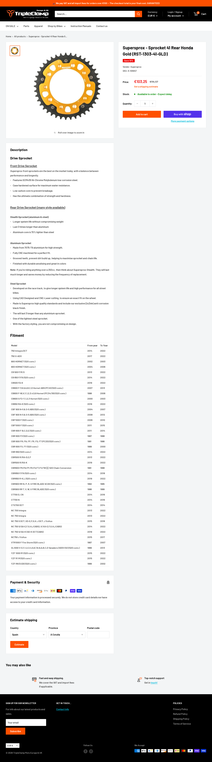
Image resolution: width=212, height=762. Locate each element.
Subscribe (15, 731)
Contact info (62, 709)
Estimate (19, 644)
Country (14, 627)
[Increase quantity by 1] (153, 104)
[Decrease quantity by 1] (137, 104)
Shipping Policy (181, 718)
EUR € (10, 745)
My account (175, 15)
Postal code (93, 627)
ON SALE (10, 26)
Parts (26, 26)
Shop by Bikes (55, 26)
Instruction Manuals (81, 26)
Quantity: (127, 103)
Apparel (38, 26)
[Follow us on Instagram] (91, 751)
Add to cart (142, 114)
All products (20, 36)
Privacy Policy (180, 709)
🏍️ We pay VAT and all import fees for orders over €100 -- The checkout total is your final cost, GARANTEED (106, 3)
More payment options (182, 121)
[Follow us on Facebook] (86, 751)
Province (53, 627)
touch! (154, 682)
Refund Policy (180, 713)
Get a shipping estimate (146, 86)
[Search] (138, 14)
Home (8, 36)
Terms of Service (182, 723)
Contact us (101, 26)
